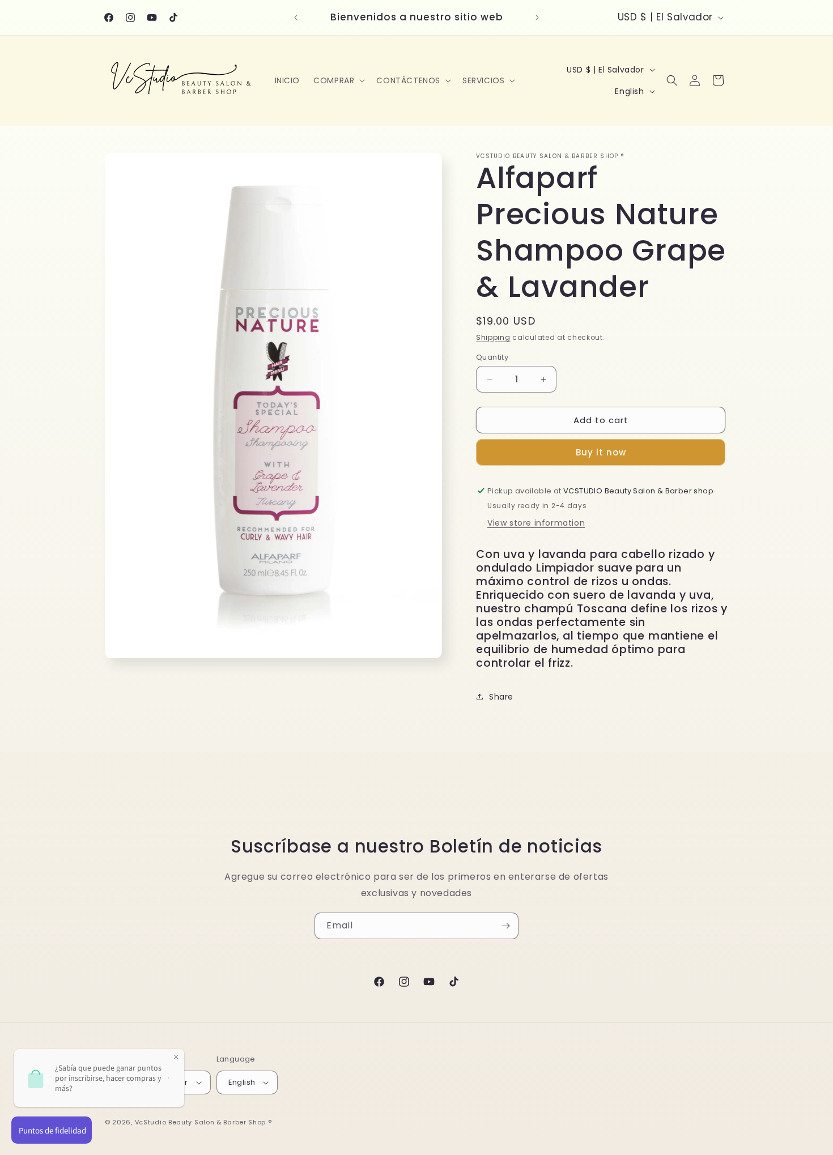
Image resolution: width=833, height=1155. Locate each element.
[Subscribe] (505, 926)
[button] (338, 80)
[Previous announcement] (295, 17)
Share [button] (501, 696)
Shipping (493, 337)
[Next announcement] (537, 17)
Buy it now (601, 452)
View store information (536, 523)
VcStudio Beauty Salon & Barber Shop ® (203, 1122)
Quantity (492, 357)
